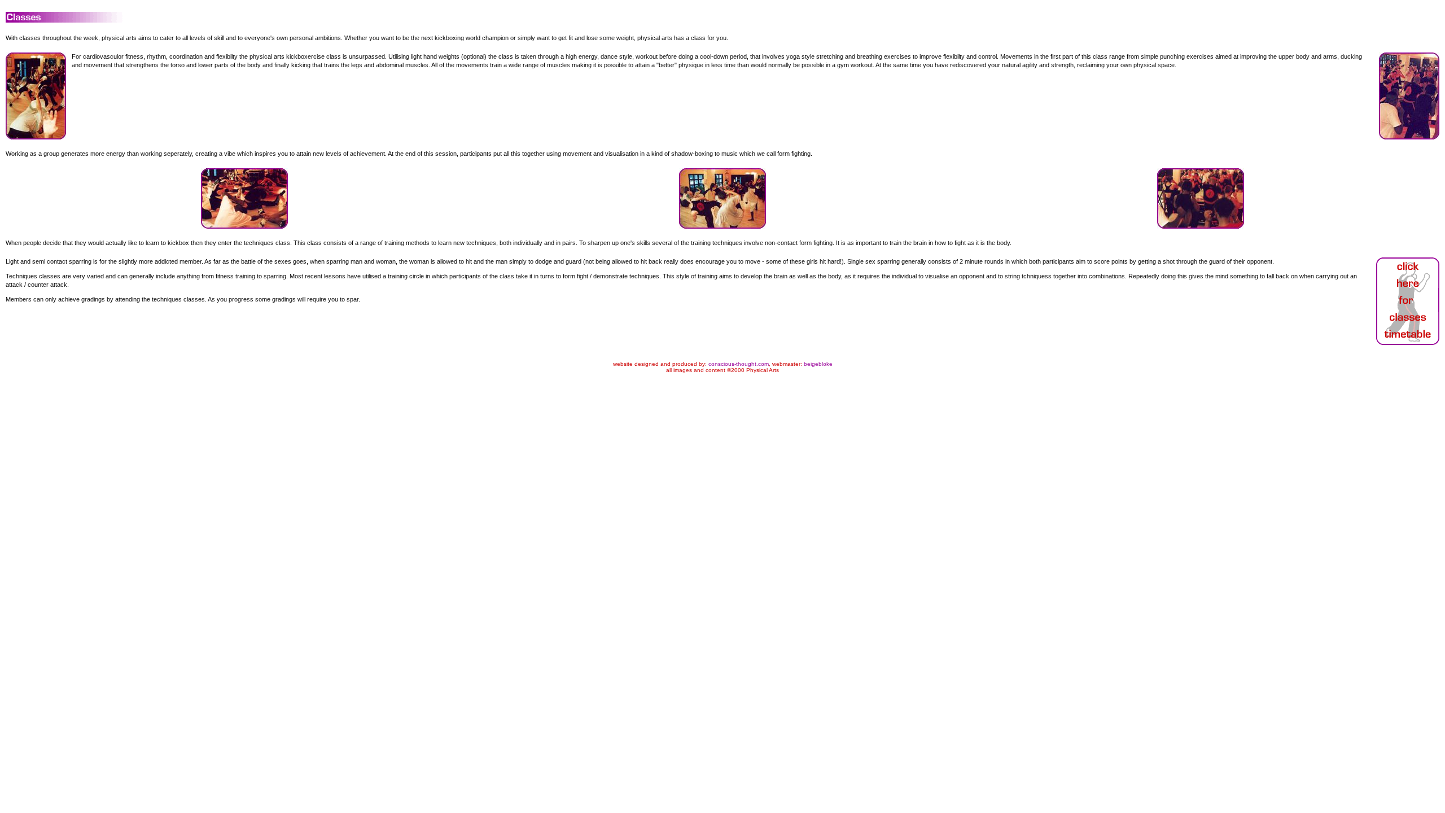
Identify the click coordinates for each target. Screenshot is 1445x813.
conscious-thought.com (738, 364)
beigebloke (818, 364)
